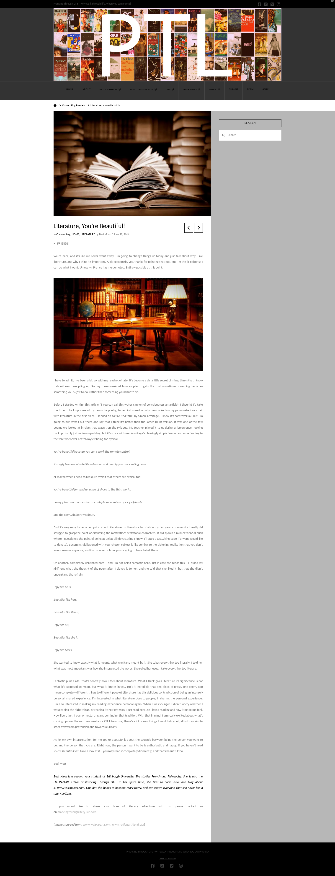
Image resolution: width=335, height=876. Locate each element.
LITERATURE (88, 234)
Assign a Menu (168, 859)
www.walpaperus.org (97, 824)
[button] (330, 4)
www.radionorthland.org (128, 824)
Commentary (63, 234)
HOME (75, 234)
